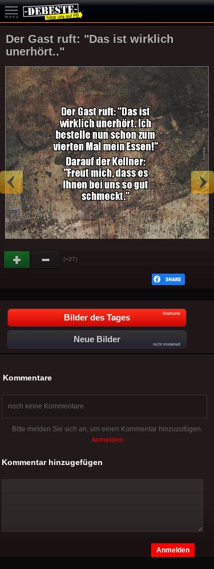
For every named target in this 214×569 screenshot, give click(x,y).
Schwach (46, 260)
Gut (17, 260)
